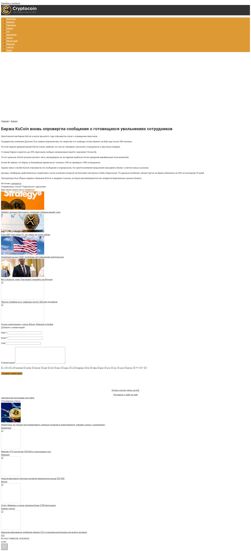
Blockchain (11, 19)
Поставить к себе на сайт (125, 395)
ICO (8, 31)
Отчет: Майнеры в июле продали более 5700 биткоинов (28, 505)
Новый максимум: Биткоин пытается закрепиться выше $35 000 (32, 478)
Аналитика (11, 34)
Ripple (9, 50)
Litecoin (10, 47)
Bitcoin (9, 38)
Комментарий (8, 363)
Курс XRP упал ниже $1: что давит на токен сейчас (25, 234)
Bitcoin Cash (12, 41)
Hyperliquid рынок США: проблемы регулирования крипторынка (32, 257)
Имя (4, 332)
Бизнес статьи (8, 508)
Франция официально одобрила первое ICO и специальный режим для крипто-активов (44, 532)
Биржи (9, 28)
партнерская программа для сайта (17, 398)
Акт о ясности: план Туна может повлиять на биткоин (27, 279)
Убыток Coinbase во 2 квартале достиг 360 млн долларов (29, 302)
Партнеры (11, 25)
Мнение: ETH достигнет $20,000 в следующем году (26, 451)
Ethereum (10, 44)
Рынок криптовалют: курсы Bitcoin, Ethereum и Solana (27, 324)
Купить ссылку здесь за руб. (125, 390)
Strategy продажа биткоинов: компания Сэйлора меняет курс (31, 212)
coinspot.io (16, 183)
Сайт (3, 343)
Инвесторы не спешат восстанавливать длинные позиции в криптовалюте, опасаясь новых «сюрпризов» (53, 425)
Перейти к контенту (10, 3)
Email (4, 338)
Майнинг (10, 22)
